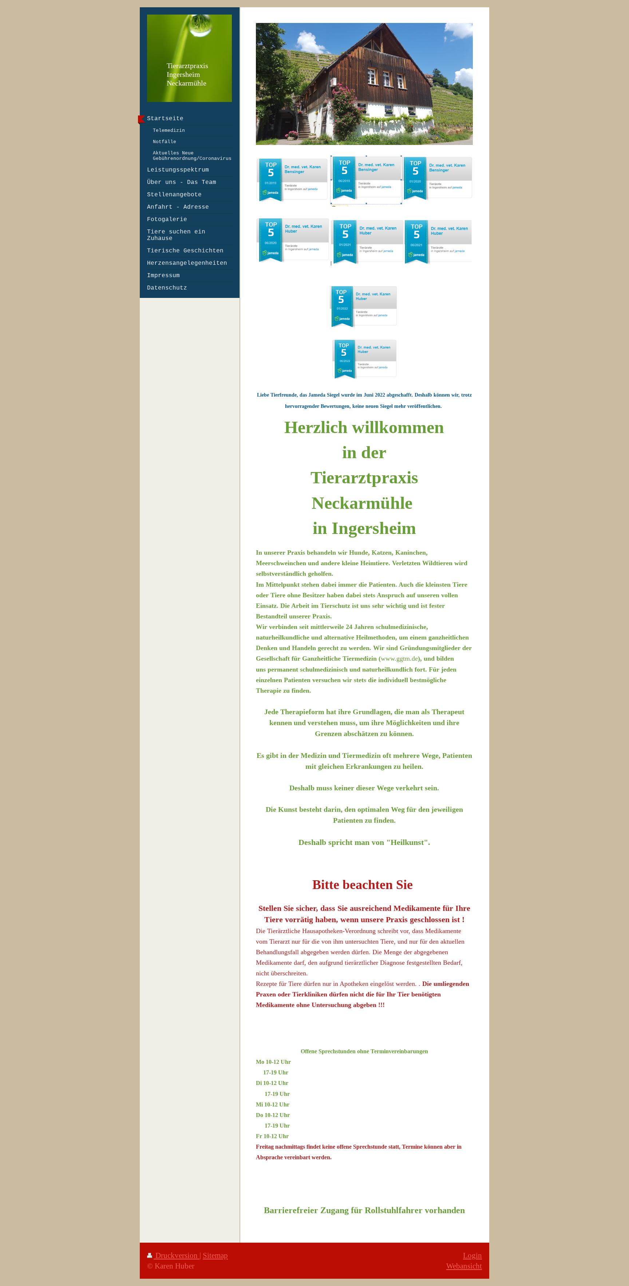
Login (472, 1255)
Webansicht (464, 1266)
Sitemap (215, 1255)
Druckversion (176, 1255)
